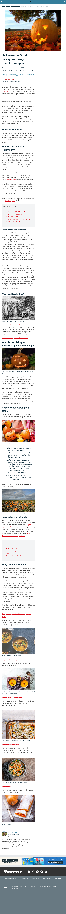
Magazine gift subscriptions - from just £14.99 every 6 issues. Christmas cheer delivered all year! (18, 75)
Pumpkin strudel (6, 787)
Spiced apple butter (12, 548)
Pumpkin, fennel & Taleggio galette (12, 698)
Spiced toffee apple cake (14, 556)
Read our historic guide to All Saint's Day (15, 338)
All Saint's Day (8, 91)
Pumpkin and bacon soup (9, 660)
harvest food (11, 180)
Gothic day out (10, 201)
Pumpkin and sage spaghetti (10, 745)
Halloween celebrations (17, 325)
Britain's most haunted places (15, 211)
